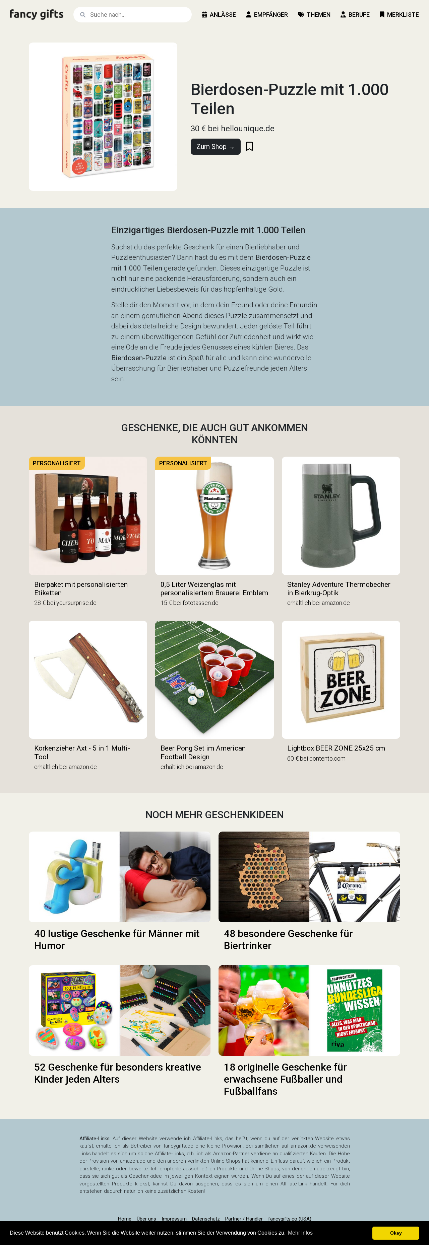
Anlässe (223, 14)
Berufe (359, 14)
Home (124, 1219)
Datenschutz (206, 1219)
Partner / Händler (244, 1219)
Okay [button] (396, 1233)
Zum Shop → (215, 147)
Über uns (146, 1219)
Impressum (174, 1219)
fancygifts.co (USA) (289, 1219)
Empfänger (271, 14)
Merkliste (403, 14)
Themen (318, 14)
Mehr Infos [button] (300, 1233)
